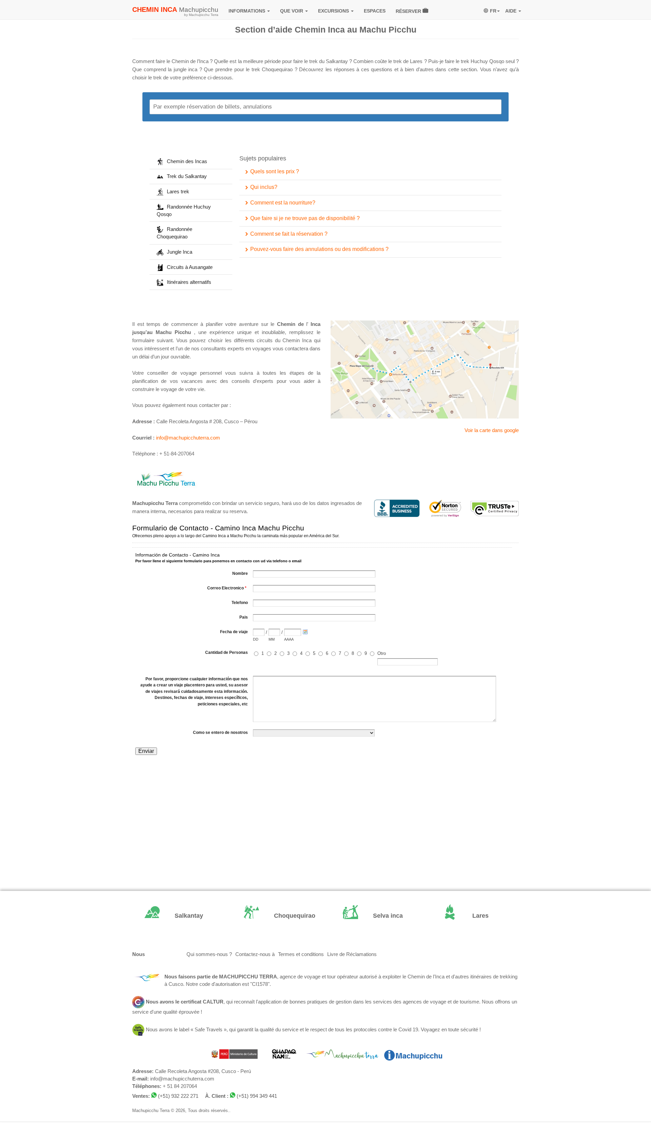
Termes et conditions (301, 954)
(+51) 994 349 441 (257, 1096)
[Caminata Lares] (474, 916)
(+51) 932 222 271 (178, 1096)
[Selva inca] (375, 916)
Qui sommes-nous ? (209, 954)
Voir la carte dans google (492, 430)
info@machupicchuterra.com (188, 438)
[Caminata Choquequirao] (276, 916)
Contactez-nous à (255, 954)
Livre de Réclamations (352, 954)
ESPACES (375, 11)
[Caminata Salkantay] (176, 916)
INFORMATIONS (248, 11)
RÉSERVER (409, 11)
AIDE (511, 11)
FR (493, 11)
